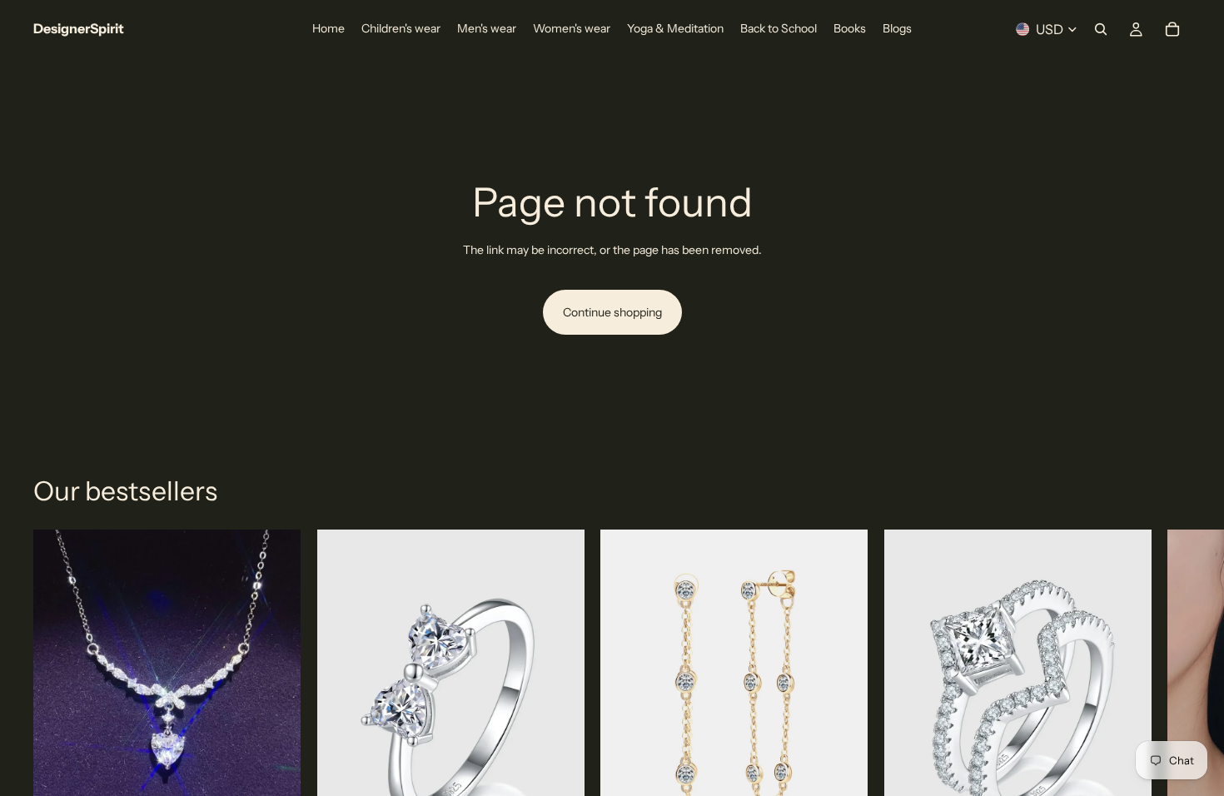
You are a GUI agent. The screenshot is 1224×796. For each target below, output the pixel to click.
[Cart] (1172, 29)
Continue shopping (612, 312)
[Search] (1100, 29)
